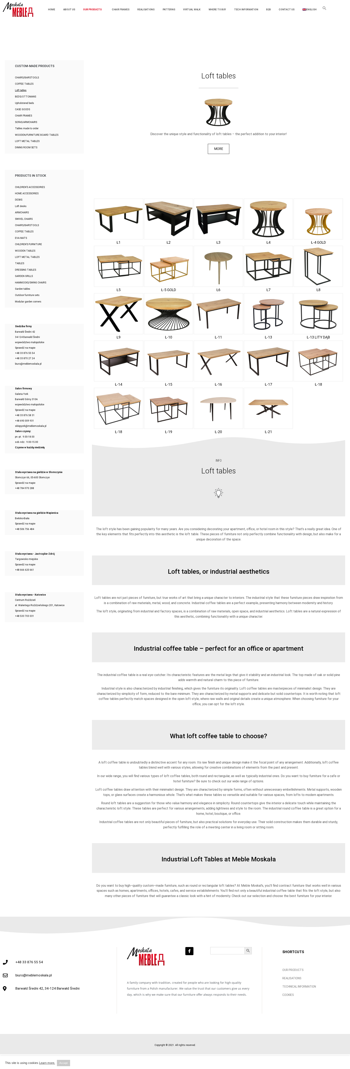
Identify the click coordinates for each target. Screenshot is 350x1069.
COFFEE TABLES (24, 83)
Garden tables (22, 288)
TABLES (19, 263)
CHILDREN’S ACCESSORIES (30, 187)
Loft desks (21, 206)
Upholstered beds (24, 103)
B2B (268, 9)
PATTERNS (169, 9)
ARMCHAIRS (22, 212)
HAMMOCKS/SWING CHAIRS (30, 282)
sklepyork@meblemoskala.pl (30, 426)
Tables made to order (26, 128)
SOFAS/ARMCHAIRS (26, 122)
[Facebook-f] (189, 951)
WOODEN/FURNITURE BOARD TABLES (36, 134)
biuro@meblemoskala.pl (28, 363)
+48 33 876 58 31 (25, 415)
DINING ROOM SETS (26, 147)
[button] (324, 9)
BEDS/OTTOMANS (25, 96)
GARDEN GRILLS (24, 276)
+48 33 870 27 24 (25, 358)
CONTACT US (286, 9)
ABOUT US (69, 9)
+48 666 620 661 (24, 569)
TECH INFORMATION (246, 9)
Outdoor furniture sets (27, 295)
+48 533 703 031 (24, 616)
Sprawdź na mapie (25, 347)
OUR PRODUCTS (92, 9)
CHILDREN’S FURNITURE (28, 244)
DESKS (18, 199)
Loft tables (21, 90)
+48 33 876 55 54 (25, 353)
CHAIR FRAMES (120, 9)
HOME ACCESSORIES (26, 193)
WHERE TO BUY (217, 9)
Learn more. (47, 1063)
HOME (51, 9)
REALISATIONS (145, 9)
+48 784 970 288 (24, 488)
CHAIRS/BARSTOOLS (27, 77)
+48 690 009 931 (24, 420)
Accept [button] (63, 1063)
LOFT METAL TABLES (27, 141)
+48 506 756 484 (24, 529)
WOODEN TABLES (25, 250)
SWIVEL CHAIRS (24, 219)
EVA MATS (21, 238)
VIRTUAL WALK (191, 9)
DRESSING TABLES (25, 269)
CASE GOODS (22, 109)
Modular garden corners (28, 301)
